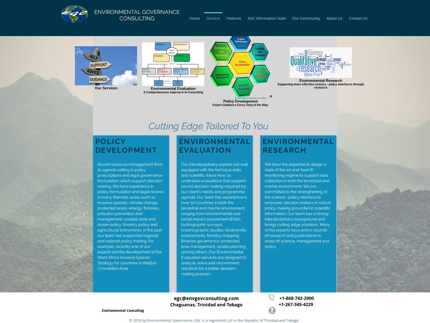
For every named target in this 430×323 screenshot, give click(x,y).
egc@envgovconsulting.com (206, 298)
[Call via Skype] (115, 300)
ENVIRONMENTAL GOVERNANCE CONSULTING (137, 15)
